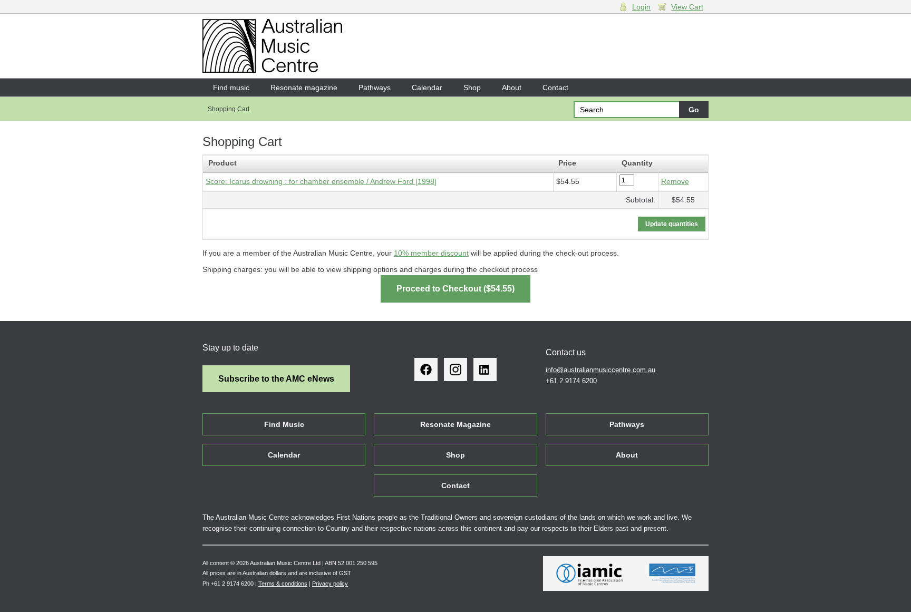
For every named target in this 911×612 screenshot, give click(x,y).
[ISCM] (672, 573)
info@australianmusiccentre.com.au (600, 370)
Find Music (284, 424)
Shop (472, 87)
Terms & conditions (282, 583)
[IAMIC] (590, 573)
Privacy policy (330, 583)
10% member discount (431, 253)
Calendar (427, 87)
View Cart (687, 7)
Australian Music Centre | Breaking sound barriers (272, 46)
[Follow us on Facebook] (426, 369)
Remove (675, 181)
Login (641, 7)
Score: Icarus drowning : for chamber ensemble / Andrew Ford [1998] (321, 181)
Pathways (374, 87)
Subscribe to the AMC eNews (276, 378)
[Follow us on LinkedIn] (485, 369)
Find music (231, 87)
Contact (555, 87)
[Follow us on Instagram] (455, 369)
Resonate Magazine (455, 424)
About (511, 87)
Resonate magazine (303, 87)
